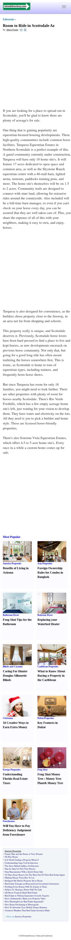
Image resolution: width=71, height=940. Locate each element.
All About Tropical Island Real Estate (21, 892)
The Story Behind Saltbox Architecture (22, 866)
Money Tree (55, 783)
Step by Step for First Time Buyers (20, 869)
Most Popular (11, 536)
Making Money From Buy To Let (19, 878)
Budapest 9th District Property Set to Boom (24, 881)
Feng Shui (42, 769)
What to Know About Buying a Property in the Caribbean (51, 676)
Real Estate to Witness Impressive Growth (23, 896)
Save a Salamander (13, 898)
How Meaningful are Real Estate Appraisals (24, 901)
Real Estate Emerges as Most (17, 884)
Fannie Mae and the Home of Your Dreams (24, 854)
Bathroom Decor (11, 615)
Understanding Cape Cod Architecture (21, 863)
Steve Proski (12, 30)
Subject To (9, 889)
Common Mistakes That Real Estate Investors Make (27, 910)
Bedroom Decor (45, 615)
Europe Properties (11, 769)
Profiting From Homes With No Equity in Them (26, 887)
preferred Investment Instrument (44, 884)
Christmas (8, 718)
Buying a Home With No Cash (28, 889)
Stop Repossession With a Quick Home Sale (24, 872)
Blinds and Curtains (13, 666)
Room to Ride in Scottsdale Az (29, 25)
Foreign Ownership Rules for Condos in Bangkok (50, 572)
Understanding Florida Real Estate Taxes (15, 779)
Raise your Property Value (34, 898)
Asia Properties (44, 563)
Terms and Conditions (44, 936)
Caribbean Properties (47, 666)
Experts (45, 896)
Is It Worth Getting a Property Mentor (21, 860)
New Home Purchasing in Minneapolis (22, 904)
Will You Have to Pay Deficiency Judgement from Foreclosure (17, 830)
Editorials (8, 19)
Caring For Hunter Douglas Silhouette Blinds (15, 676)
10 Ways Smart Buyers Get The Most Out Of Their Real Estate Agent (35, 875)
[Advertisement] (35, 70)
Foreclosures (9, 821)
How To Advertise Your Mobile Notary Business (26, 907)
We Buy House (11, 857)
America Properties (12, 563)
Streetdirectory (29, 936)
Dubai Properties (45, 718)
